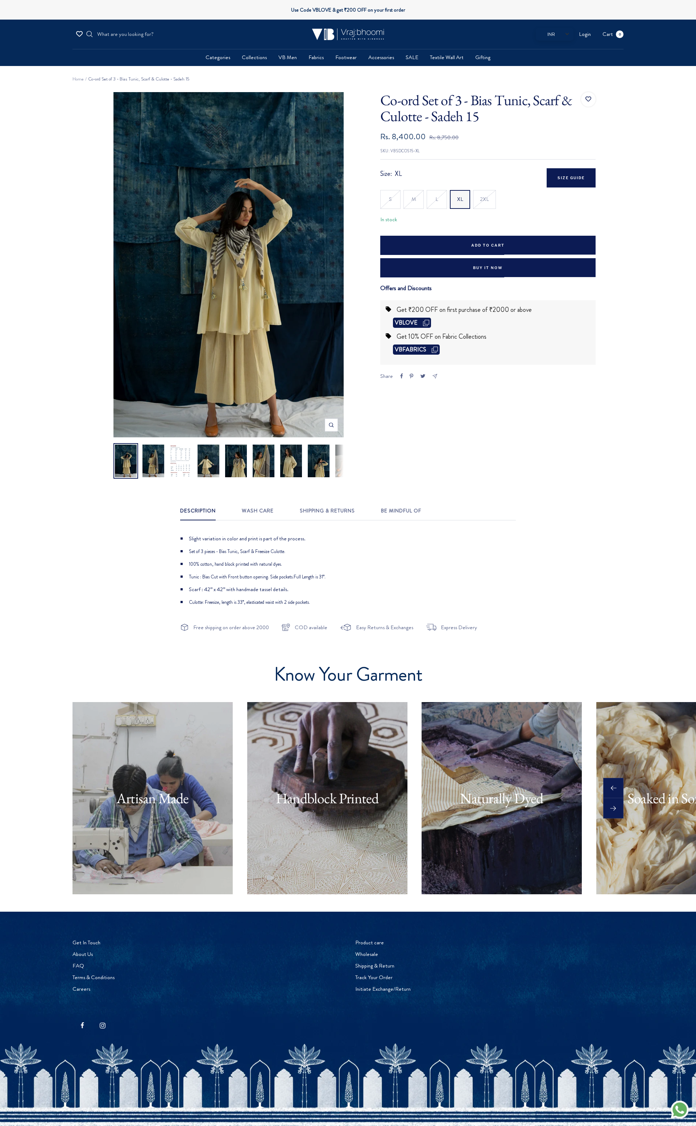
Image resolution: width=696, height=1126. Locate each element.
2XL (484, 199)
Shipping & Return (374, 966)
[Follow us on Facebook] (82, 1025)
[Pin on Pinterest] (411, 376)
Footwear (346, 57)
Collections (254, 57)
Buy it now (488, 267)
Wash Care (258, 511)
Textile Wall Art (447, 57)
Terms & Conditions (93, 977)
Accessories (381, 57)
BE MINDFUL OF (401, 511)
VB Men (287, 57)
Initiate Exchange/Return (383, 989)
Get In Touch (86, 942)
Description (198, 511)
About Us (82, 954)
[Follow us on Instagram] (102, 1025)
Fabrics (316, 57)
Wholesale (366, 954)
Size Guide (571, 178)
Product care (369, 942)
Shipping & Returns (327, 511)
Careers (81, 989)
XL (460, 199)
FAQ (78, 966)
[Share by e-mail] (434, 376)
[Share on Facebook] (401, 376)
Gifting (482, 57)
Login (585, 34)
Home (78, 78)
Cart (611, 34)
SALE (412, 57)
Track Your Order (374, 977)
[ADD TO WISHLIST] (588, 99)
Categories (218, 57)
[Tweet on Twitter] (423, 376)
